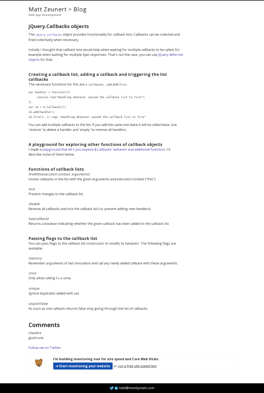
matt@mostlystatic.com (136, 388)
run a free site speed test (137, 366)
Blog (80, 9)
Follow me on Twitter (44, 347)
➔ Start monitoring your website (83, 366)
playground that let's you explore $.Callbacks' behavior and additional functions (103, 149)
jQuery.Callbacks (48, 34)
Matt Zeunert (47, 9)
